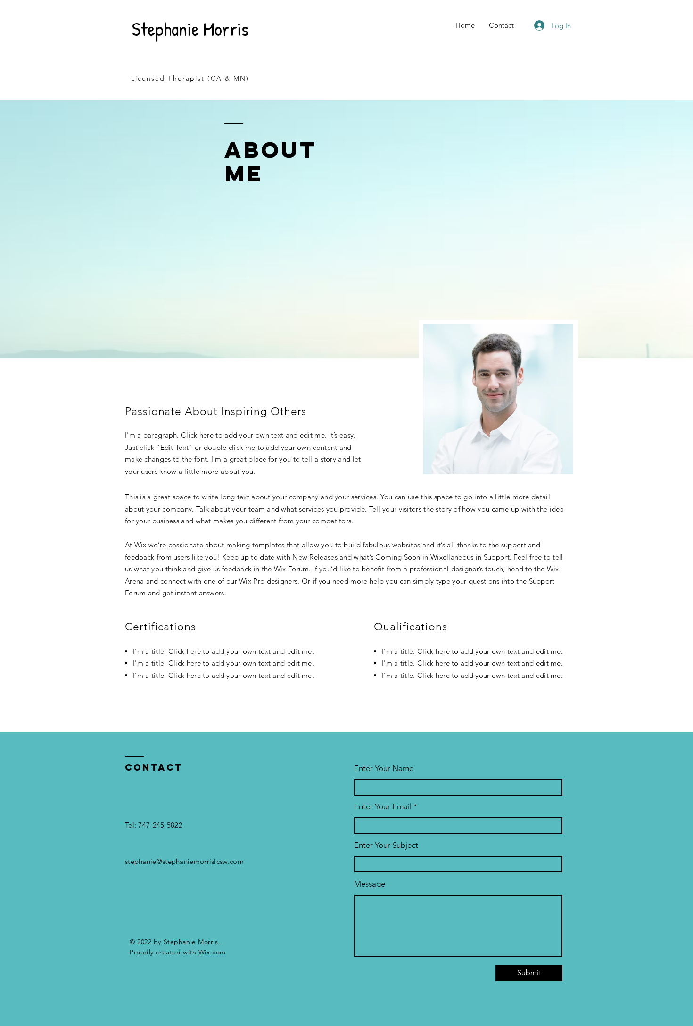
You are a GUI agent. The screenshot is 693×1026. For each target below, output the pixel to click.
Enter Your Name (383, 769)
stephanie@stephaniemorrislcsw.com (184, 861)
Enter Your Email (383, 807)
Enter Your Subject (386, 845)
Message (369, 884)
